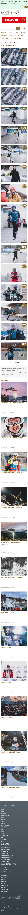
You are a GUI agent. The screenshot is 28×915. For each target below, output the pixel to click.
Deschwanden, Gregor (5, 868)
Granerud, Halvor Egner (6, 871)
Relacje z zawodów (5, 815)
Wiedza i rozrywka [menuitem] (19, 35)
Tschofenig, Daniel (4, 889)
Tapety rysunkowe (4, 835)
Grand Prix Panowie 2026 (6, 847)
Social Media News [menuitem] (15, 38)
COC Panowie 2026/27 (5, 859)
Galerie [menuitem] (10, 35)
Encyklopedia (3, 823)
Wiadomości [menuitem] (3, 32)
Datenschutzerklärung (5, 905)
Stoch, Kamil (3, 887)
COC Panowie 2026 (5, 851)
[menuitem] (24, 28)
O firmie (2, 903)
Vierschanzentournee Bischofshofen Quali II (12, 472)
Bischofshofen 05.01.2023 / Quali (10, 787)
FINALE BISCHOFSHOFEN (7, 612)
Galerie (6, 42)
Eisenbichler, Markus (5, 869)
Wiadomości (3, 809)
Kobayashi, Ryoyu (4, 875)
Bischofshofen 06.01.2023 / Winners (10, 752)
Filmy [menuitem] (2, 38)
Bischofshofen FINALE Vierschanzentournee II (13, 403)
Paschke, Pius (3, 881)
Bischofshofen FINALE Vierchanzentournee (12, 437)
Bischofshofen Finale (6, 717)
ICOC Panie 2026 (4, 853)
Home (2, 42)
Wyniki (2, 811)
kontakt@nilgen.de (10, 374)
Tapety (2, 833)
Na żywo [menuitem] (10, 32)
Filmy (2, 829)
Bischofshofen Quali (6, 682)
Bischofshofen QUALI (6, 647)
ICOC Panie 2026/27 (5, 861)
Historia (2, 821)
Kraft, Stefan (3, 877)
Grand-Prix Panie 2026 (5, 849)
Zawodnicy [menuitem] (3, 35)
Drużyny (2, 837)
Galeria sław (3, 839)
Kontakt (2, 901)
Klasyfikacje (3, 813)
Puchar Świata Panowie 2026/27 (7, 855)
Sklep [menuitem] (7, 38)
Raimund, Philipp (4, 885)
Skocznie (3, 819)
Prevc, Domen (4, 883)
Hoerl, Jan (3, 873)
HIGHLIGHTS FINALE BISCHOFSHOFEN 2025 (12, 577)
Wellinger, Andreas (5, 891)
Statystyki (3, 817)
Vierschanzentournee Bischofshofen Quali (12, 507)
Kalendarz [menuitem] (23, 32)
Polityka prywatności (10, 3)
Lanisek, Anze (4, 879)
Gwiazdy (2, 841)
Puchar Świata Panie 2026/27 (7, 857)
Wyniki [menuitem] (16, 32)
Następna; (17, 362)
